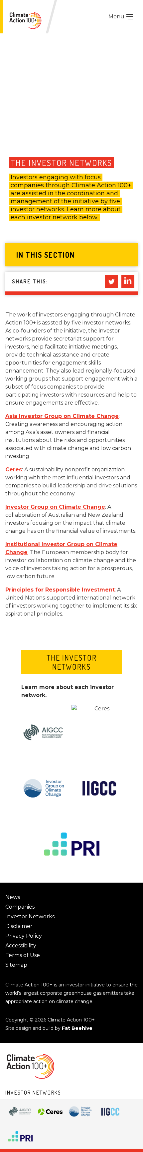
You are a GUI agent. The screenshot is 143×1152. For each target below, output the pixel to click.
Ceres (13, 469)
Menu (117, 16)
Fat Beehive (77, 1028)
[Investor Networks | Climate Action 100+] (25, 20)
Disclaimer (19, 926)
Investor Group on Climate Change (55, 507)
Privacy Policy (23, 936)
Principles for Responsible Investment (60, 590)
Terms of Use (22, 955)
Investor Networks (30, 916)
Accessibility (20, 945)
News (12, 897)
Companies (20, 907)
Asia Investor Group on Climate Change (62, 416)
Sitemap (16, 965)
